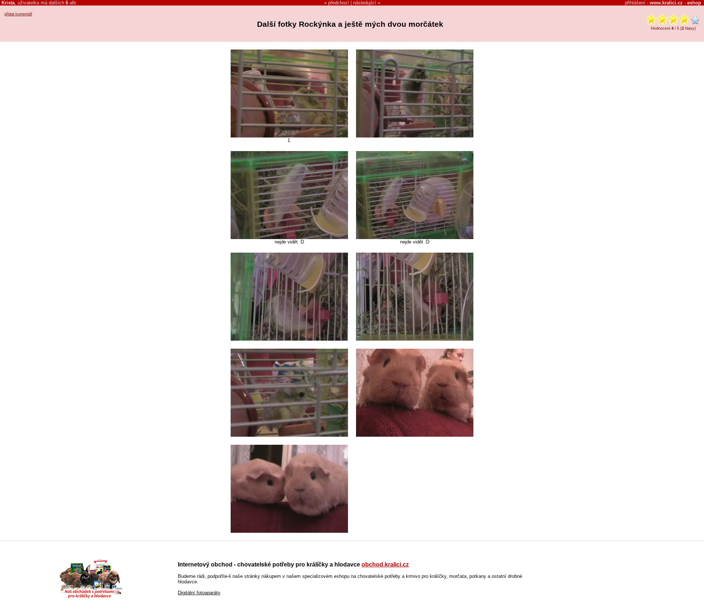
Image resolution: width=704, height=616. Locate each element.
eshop (694, 3)
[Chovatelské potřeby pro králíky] (91, 597)
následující (364, 3)
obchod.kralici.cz (385, 564)
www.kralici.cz (666, 3)
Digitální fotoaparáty (199, 592)
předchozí (338, 3)
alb (71, 3)
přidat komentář (18, 14)
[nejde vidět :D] (289, 237)
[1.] (289, 136)
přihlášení (635, 3)
